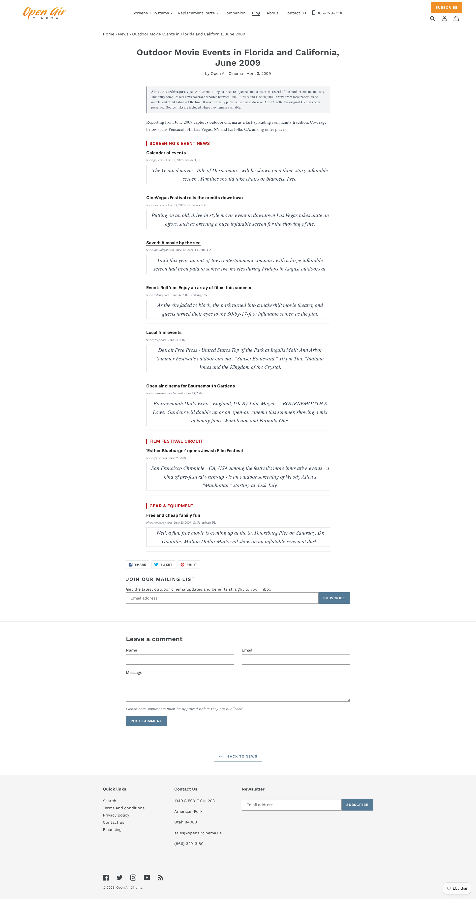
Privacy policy (116, 815)
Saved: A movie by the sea (173, 242)
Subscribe (447, 7)
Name (131, 650)
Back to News (241, 756)
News (123, 34)
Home (108, 34)
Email (247, 650)
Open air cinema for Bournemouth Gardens (190, 385)
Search (109, 800)
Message (134, 672)
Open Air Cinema (129, 887)
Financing (112, 829)
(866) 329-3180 (189, 843)
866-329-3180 (329, 13)
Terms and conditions (124, 808)
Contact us (113, 822)
